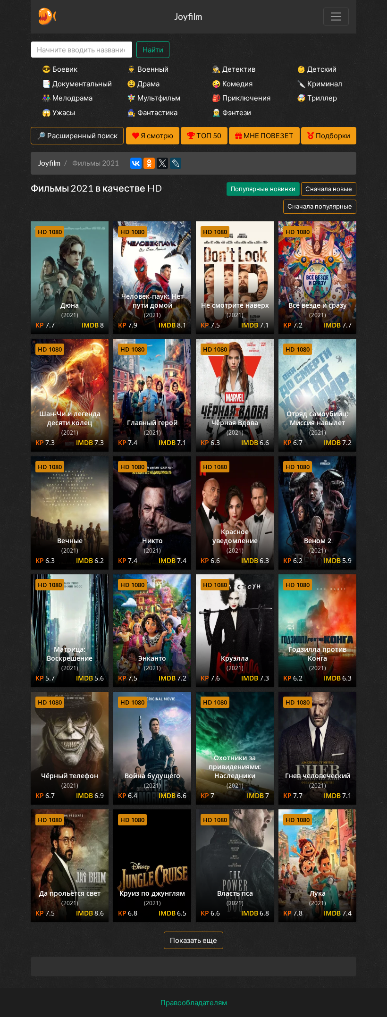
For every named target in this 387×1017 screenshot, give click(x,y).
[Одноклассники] (149, 163)
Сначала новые (328, 189)
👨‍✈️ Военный (147, 69)
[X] (162, 163)
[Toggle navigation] (336, 16)
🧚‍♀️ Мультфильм (153, 97)
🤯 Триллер (317, 97)
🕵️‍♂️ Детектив (233, 69)
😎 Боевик (59, 69)
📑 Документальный (71, 83)
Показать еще (193, 940)
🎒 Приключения (241, 97)
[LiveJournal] (175, 163)
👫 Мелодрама (67, 97)
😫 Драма (143, 83)
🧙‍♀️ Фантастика (152, 112)
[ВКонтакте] (136, 163)
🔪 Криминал (319, 83)
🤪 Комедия (232, 83)
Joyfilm (188, 16)
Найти (153, 49)
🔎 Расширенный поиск (77, 135)
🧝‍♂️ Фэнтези (231, 112)
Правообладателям (193, 1002)
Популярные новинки (263, 189)
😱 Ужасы (58, 112)
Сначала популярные (319, 206)
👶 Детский (317, 69)
